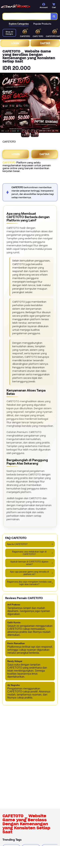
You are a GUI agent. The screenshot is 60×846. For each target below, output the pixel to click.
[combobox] (27, 16)
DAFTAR (45, 43)
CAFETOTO (9, 162)
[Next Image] (57, 103)
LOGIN (15, 43)
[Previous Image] (2, 103)
